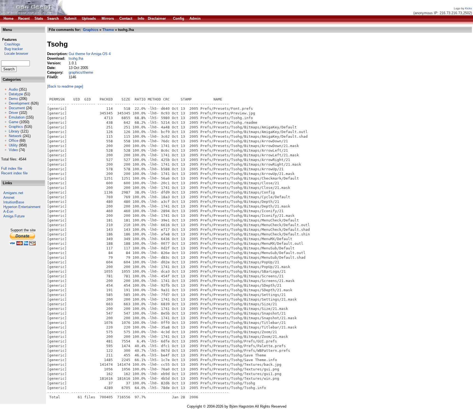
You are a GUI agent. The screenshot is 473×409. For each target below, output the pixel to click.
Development (19, 103)
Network (15, 136)
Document (17, 108)
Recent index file (14, 173)
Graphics (16, 127)
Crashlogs (10, 44)
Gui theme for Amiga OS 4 (90, 54)
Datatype (16, 94)
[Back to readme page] (65, 86)
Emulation (17, 117)
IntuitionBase (13, 202)
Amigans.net (13, 193)
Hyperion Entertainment (22, 207)
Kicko (468, 8)
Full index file (11, 168)
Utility (13, 145)
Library (14, 131)
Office (13, 141)
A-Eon (8, 211)
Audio (13, 89)
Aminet (9, 197)
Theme (108, 30)
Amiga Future (14, 216)
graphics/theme (81, 72)
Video (13, 150)
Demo (13, 99)
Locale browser (14, 53)
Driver (13, 113)
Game (13, 122)
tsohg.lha (76, 58)
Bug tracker (12, 49)
